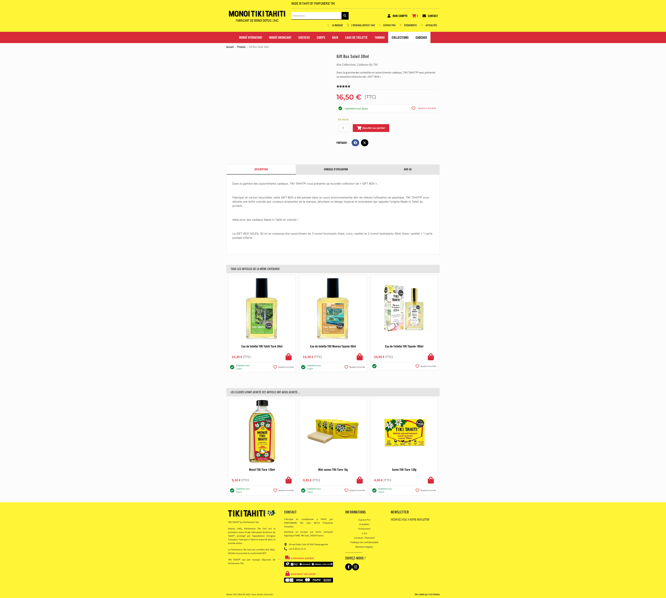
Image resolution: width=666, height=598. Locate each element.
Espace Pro (364, 519)
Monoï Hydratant (250, 37)
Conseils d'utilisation (336, 169)
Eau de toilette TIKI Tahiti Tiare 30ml (262, 346)
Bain (335, 37)
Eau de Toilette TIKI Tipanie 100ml (404, 346)
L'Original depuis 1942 (363, 25)
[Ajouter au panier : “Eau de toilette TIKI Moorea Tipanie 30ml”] (359, 356)
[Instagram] (355, 566)
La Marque (337, 25)
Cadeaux (421, 37)
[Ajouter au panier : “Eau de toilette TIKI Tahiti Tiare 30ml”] (288, 356)
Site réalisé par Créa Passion (427, 594)
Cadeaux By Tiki (367, 65)
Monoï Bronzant (280, 37)
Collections (400, 37)
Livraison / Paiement (364, 537)
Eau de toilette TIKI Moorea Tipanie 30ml (333, 346)
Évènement (364, 528)
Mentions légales (364, 546)
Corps (321, 37)
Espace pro (389, 25)
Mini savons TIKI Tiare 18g (333, 470)
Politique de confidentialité (364, 542)
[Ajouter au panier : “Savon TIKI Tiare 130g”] (430, 480)
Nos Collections (346, 65)
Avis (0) (408, 169)
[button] (355, 142)
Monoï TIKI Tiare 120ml (262, 470)
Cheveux (304, 37)
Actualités (431, 25)
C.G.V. (364, 533)
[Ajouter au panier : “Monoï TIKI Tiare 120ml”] (288, 480)
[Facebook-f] (348, 566)
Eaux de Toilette (356, 37)
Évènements (410, 25)
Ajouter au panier (373, 128)
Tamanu (380, 37)
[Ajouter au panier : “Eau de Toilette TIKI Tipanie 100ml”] (430, 356)
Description (261, 169)
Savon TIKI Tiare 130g (404, 470)
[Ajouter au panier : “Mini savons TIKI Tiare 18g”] (359, 480)
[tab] (261, 170)
